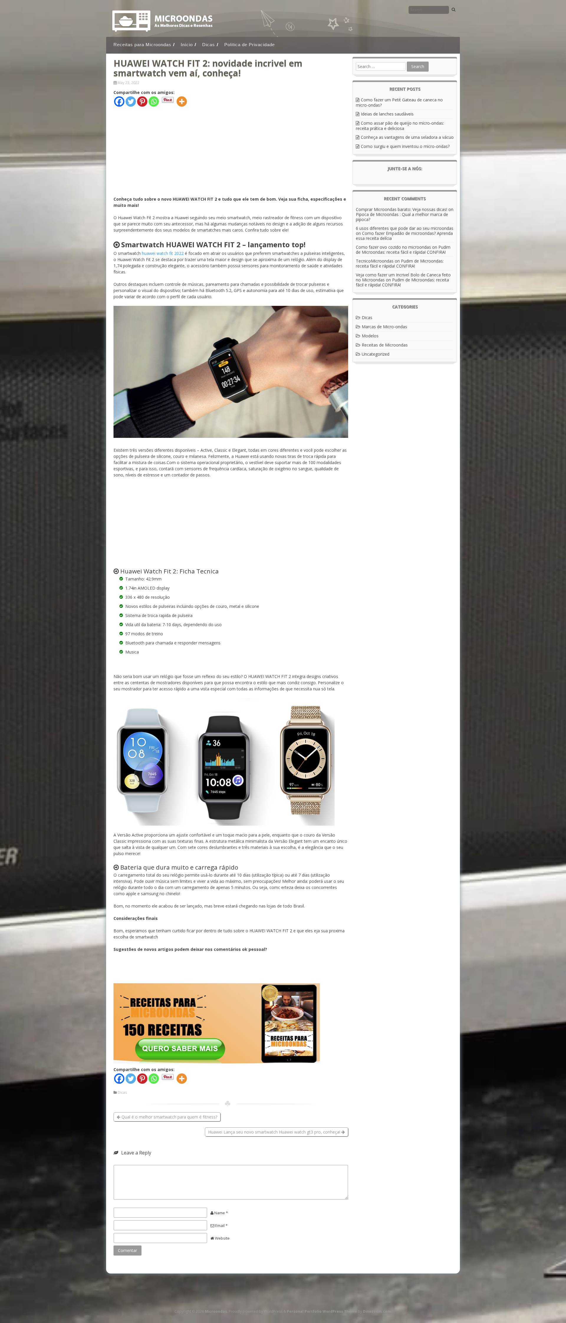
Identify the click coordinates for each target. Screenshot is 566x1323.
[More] (182, 101)
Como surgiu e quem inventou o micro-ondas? (405, 146)
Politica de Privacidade (249, 44)
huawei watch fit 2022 (163, 253)
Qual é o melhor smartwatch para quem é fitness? (168, 1117)
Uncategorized (375, 354)
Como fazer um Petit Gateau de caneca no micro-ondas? (399, 102)
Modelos (370, 336)
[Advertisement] (230, 154)
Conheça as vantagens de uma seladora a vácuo (407, 137)
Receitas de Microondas (385, 345)
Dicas (208, 44)
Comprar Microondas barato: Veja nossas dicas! (401, 209)
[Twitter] (131, 101)
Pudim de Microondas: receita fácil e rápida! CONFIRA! (403, 249)
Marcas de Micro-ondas (384, 326)
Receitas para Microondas (142, 44)
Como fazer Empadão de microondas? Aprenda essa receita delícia (404, 235)
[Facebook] (119, 101)
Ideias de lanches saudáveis (387, 114)
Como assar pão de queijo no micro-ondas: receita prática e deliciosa (400, 125)
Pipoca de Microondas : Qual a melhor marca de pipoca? (402, 217)
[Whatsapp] (154, 101)
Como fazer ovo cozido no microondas (393, 247)
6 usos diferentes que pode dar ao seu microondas (404, 228)
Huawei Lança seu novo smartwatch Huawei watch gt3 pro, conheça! (274, 1132)
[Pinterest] (142, 101)
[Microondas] (163, 31)
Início (187, 44)
